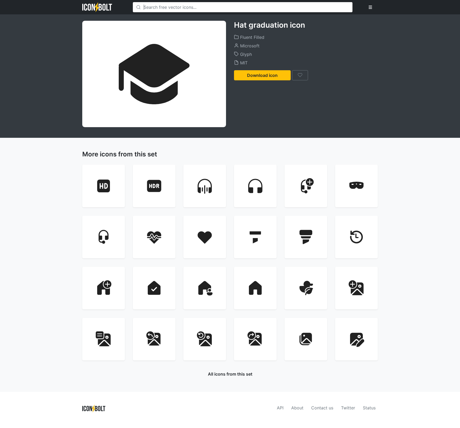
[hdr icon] (154, 186)
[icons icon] (306, 288)
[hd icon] (103, 186)
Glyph (245, 54)
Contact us (322, 407)
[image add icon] (356, 288)
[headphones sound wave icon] (204, 186)
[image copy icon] (306, 339)
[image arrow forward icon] (255, 339)
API (280, 407)
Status (369, 407)
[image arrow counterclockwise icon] (204, 339)
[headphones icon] (255, 186)
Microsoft (249, 45)
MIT (243, 62)
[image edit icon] (356, 339)
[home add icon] (103, 288)
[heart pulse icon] (154, 237)
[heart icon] (204, 237)
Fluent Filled (251, 37)
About (297, 407)
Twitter (348, 407)
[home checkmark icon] (154, 288)
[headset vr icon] (356, 186)
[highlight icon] (306, 237)
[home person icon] (204, 288)
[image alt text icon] (103, 339)
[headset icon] (103, 237)
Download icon (262, 75)
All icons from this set (230, 374)
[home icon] (255, 288)
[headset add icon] (306, 186)
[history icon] (356, 237)
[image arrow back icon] (154, 339)
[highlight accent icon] (255, 237)
